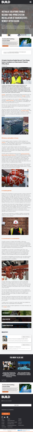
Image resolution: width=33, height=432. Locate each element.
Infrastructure (6, 319)
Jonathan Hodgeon (25, 110)
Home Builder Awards (11, 423)
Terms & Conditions (13, 429)
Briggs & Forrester (10, 100)
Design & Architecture (7, 325)
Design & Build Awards (11, 420)
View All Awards (10, 426)
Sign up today (6, 413)
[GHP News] (9, 35)
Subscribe (19, 423)
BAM (20, 99)
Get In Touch (16, 405)
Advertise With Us (21, 425)
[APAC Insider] (24, 35)
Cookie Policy (5, 429)
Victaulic (3, 94)
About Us (19, 420)
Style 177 (12, 155)
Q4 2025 (3, 425)
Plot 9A (23, 95)
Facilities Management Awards (12, 422)
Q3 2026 (3, 420)
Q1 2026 (3, 423)
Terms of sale (9, 429)
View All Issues (4, 426)
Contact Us (20, 422)
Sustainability (6, 313)
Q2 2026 (3, 422)
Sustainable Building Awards (12, 425)
